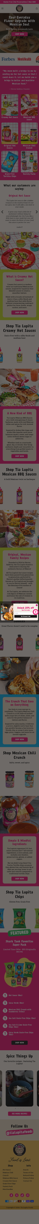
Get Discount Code (25, 616)
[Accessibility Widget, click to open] (36, 612)
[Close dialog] (37, 605)
